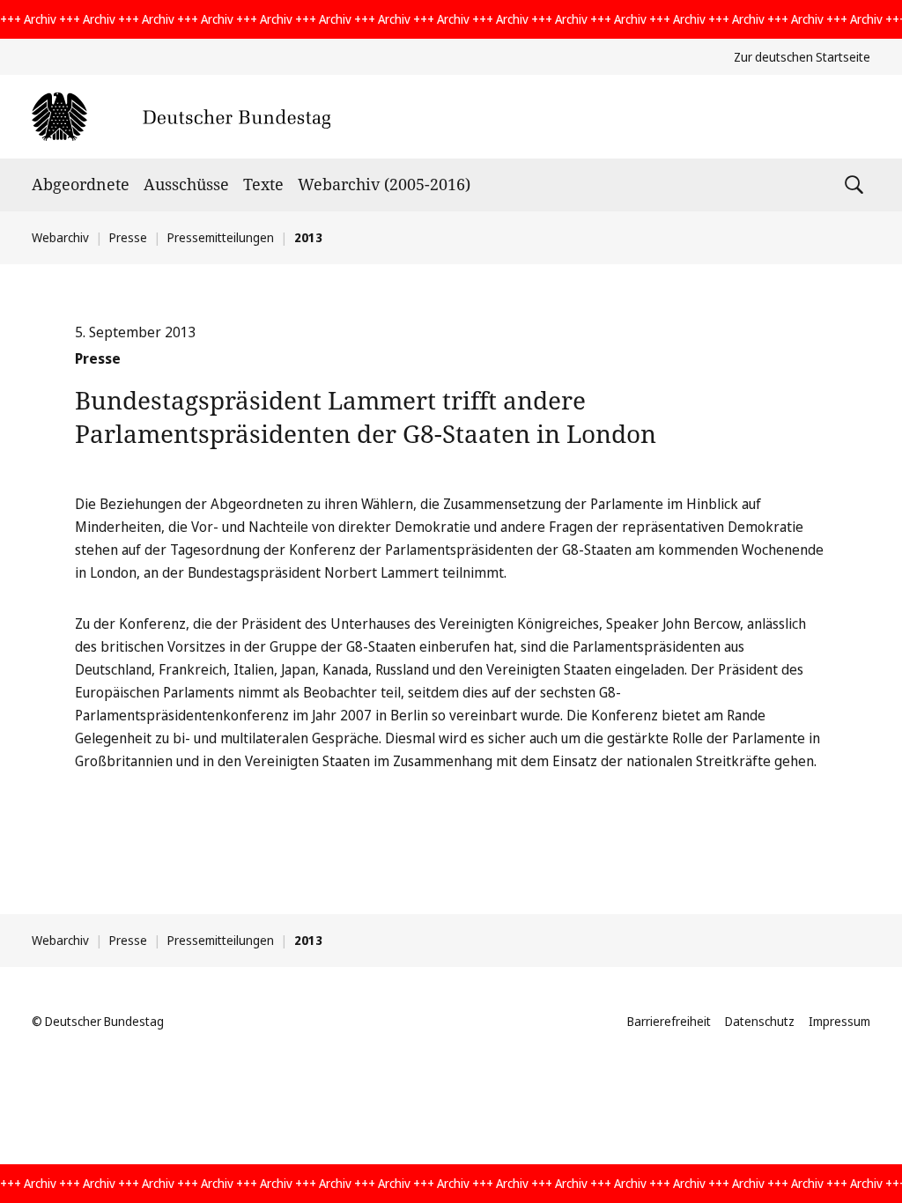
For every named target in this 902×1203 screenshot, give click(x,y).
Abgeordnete (80, 184)
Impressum (839, 1021)
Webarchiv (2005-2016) (384, 184)
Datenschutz (760, 1021)
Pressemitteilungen (220, 237)
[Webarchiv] (181, 116)
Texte (263, 184)
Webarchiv (60, 237)
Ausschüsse (186, 184)
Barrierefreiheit (669, 1021)
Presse (128, 237)
